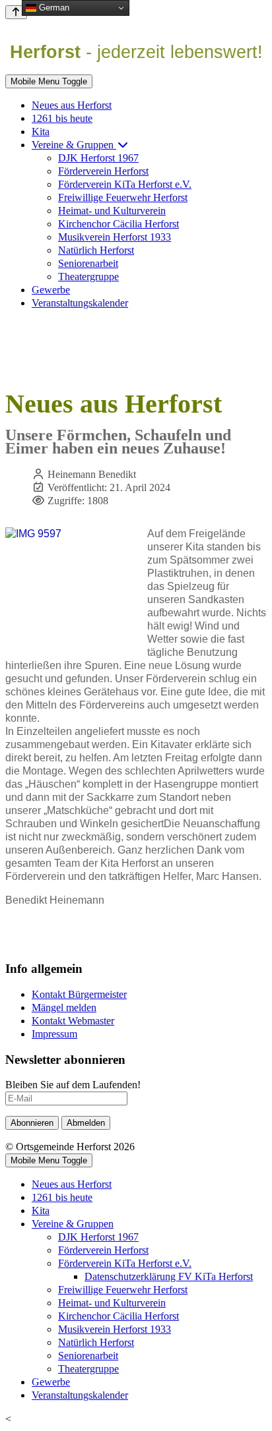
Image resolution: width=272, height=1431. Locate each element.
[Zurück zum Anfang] (16, 12)
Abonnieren (32, 1123)
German (52, 8)
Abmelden (86, 1123)
